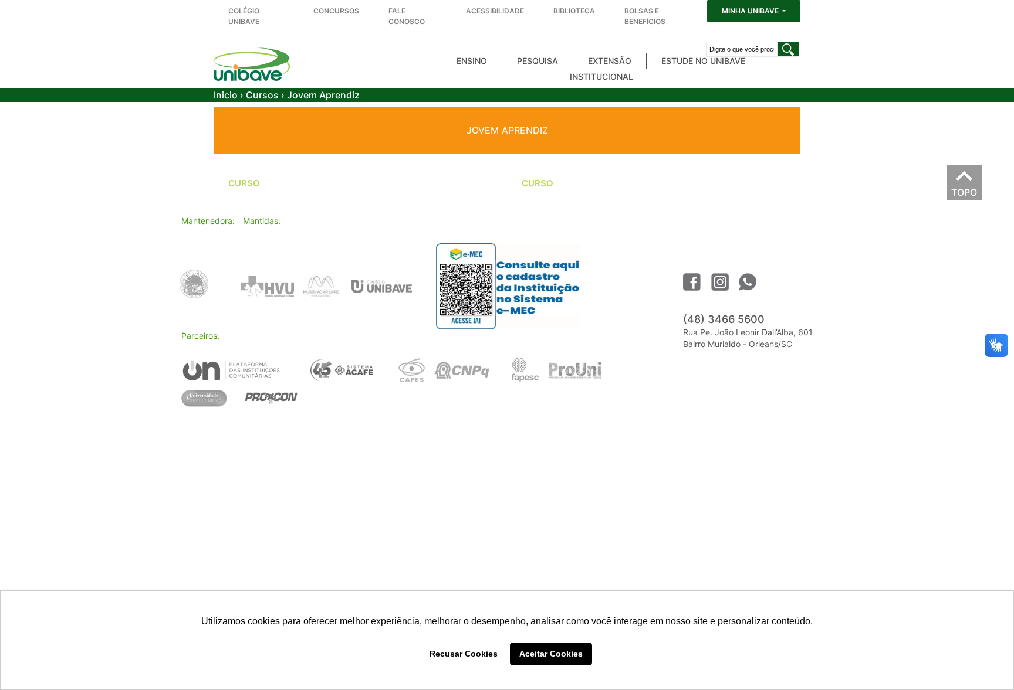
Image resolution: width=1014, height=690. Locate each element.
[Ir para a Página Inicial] (252, 64)
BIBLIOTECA (574, 10)
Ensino (472, 61)
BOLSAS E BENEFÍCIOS (644, 16)
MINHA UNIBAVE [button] (751, 10)
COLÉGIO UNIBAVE (243, 16)
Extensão (609, 61)
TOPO (964, 189)
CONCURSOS (336, 10)
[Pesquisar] (788, 49)
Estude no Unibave (703, 61)
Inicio (226, 95)
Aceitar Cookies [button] (551, 653)
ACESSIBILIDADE (495, 10)
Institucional (601, 76)
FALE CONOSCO (406, 16)
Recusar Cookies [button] (464, 653)
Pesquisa (537, 61)
